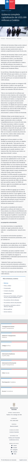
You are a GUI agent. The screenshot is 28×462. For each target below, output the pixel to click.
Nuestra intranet (14, 426)
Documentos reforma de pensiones (12, 302)
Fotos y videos (7, 285)
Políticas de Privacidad (14, 437)
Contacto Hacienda (14, 432)
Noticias (19, 38)
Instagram (15, 449)
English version (23, 460)
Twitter (15, 445)
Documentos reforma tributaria (11, 300)
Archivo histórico (8, 311)
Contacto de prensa (9, 291)
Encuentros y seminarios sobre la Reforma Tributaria (12, 306)
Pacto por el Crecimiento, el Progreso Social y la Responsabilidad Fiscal (13, 296)
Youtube (15, 447)
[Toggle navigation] (21, 2)
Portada (3, 38)
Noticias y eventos (11, 38)
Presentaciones (8, 293)
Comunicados (7, 288)
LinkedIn (15, 451)
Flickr (15, 453)
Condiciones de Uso (14, 439)
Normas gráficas (8, 309)
